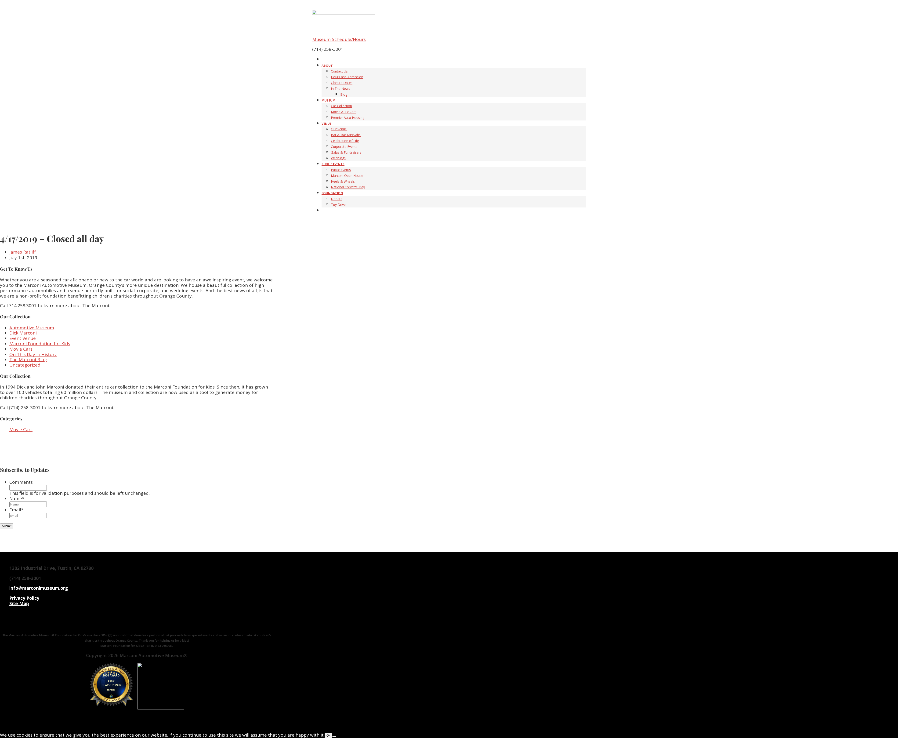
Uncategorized (24, 365)
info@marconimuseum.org (38, 588)
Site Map (19, 603)
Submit (6, 526)
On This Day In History (33, 354)
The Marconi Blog (28, 359)
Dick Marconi (23, 333)
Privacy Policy (24, 598)
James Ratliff (22, 252)
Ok (328, 735)
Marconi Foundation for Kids (39, 344)
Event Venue (22, 338)
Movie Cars (21, 349)
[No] (334, 736)
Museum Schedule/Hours (339, 39)
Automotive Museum (31, 328)
